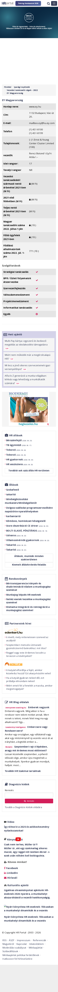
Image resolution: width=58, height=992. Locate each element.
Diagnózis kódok (19, 784)
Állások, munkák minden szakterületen (29, 557)
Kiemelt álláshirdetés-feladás (29, 564)
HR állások (16, 435)
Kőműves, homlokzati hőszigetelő (26, 521)
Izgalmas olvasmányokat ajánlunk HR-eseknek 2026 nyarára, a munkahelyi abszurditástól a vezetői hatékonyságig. (27, 894)
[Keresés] (48, 3)
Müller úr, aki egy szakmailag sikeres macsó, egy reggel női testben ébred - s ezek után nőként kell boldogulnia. (27, 852)
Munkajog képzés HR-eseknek (23, 594)
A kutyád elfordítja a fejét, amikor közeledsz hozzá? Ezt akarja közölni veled (28, 671)
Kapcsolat (21, 943)
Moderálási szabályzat (14, 947)
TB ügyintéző (18, 445)
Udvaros (16, 535)
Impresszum (23, 940)
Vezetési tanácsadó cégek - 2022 (22, 90)
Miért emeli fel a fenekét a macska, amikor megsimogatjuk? (29, 687)
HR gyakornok (19, 459)
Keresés (9, 790)
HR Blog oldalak (19, 702)
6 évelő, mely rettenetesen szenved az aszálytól (27, 639)
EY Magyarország (15, 93)
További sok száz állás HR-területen (29, 470)
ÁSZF (11, 940)
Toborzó (16, 449)
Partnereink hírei (20, 623)
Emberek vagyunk (39, 707)
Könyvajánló (15, 839)
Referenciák (39, 940)
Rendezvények (18, 578)
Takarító (16, 544)
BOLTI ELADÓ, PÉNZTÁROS (26, 530)
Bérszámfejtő (19, 440)
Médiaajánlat (36, 947)
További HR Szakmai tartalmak (23, 771)
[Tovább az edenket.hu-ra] (29, 631)
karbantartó (13, 516)
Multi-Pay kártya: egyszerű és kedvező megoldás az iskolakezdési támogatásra (26, 344)
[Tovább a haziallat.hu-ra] (29, 664)
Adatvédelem (36, 943)
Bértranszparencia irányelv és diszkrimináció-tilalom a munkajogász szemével (28, 586)
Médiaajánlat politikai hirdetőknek (20, 955)
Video (10, 822)
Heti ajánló (15, 334)
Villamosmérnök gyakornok (27, 540)
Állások (13, 484)
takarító (11, 494)
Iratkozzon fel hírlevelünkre (17, 958)
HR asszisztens (19, 464)
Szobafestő (12, 489)
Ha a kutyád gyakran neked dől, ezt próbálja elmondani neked (25, 679)
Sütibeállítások (10, 951)
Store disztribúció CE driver (27, 525)
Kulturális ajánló (17, 885)
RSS (4, 940)
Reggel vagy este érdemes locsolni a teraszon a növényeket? (26, 654)
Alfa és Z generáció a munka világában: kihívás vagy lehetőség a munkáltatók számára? (26, 379)
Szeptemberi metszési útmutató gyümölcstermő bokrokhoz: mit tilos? (26, 646)
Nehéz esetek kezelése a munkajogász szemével (28, 601)
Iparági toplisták (22, 87)
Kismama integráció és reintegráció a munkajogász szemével (28, 608)
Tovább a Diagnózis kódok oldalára (23, 807)
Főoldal (7, 87)
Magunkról (8, 943)
